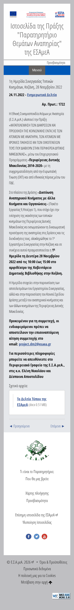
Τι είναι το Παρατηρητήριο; (37, 471)
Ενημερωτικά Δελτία (42, 94)
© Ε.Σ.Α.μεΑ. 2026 (19, 562)
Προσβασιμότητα (56, 62)
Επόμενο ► (58, 426)
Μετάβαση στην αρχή (35, 582)
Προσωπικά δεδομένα (37, 568)
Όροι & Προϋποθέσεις (53, 562)
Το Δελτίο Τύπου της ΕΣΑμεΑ (31, 401)
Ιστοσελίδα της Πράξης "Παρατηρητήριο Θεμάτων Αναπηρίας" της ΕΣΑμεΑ (37, 39)
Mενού (37, 70)
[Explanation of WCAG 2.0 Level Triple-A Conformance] (61, 595)
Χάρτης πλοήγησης (37, 493)
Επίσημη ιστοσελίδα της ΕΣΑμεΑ (35, 515)
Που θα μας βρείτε (37, 478)
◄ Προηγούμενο (19, 426)
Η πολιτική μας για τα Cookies (37, 575)
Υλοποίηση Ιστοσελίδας (37, 522)
